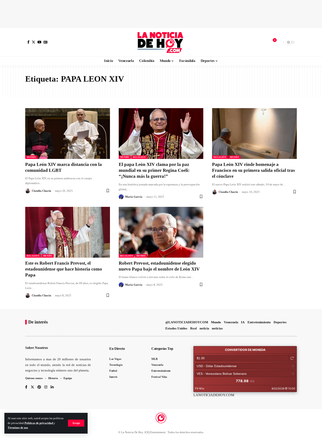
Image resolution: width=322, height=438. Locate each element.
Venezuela (231, 322)
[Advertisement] (161, 13)
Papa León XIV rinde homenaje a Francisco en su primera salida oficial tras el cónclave (253, 170)
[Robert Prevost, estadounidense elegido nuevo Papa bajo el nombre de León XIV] (161, 232)
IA (243, 322)
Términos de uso (18, 427)
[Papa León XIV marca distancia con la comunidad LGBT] (67, 133)
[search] (279, 42)
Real (193, 328)
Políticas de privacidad (39, 423)
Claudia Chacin (41, 190)
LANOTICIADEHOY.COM (213, 395)
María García (133, 196)
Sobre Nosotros (36, 348)
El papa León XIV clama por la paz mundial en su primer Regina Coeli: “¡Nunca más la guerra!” (154, 170)
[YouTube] (39, 42)
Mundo (31, 157)
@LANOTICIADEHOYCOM (186, 322)
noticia (204, 328)
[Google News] (45, 42)
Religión (139, 157)
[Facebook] (28, 42)
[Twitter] (33, 42)
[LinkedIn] (52, 387)
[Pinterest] (39, 387)
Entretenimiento (259, 322)
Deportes (280, 322)
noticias (217, 328)
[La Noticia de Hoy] (161, 42)
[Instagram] (45, 387)
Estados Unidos (176, 328)
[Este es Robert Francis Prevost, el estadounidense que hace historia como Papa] (67, 232)
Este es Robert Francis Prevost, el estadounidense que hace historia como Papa (63, 269)
